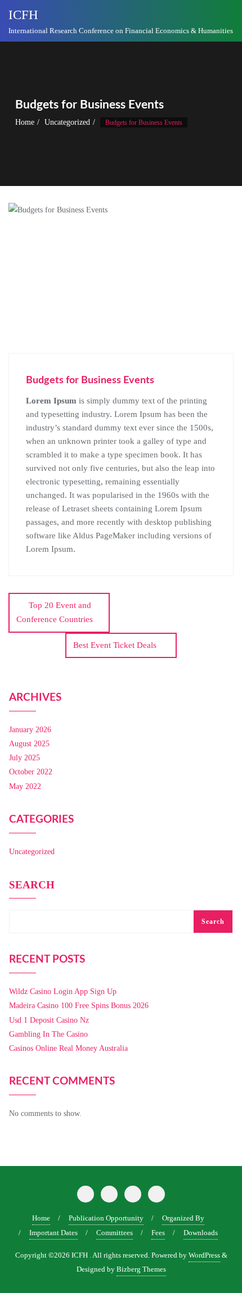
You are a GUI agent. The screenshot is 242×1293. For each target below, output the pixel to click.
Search (32, 885)
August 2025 (29, 743)
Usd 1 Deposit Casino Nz (49, 1020)
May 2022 (25, 786)
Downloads (200, 1232)
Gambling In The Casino (48, 1034)
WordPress (204, 1255)
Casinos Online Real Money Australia (68, 1048)
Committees (114, 1232)
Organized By (183, 1218)
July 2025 (24, 758)
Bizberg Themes (141, 1269)
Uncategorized (67, 122)
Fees (158, 1232)
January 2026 (30, 729)
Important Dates (53, 1232)
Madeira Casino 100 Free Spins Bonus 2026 (79, 1005)
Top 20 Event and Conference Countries (54, 612)
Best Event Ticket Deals (114, 645)
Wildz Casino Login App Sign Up (62, 991)
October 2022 (30, 772)
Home (24, 122)
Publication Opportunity (106, 1218)
